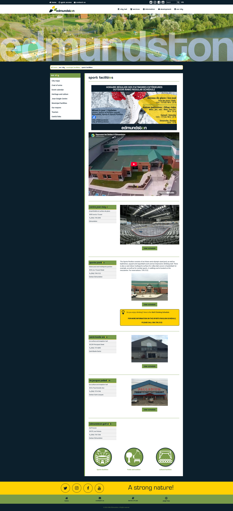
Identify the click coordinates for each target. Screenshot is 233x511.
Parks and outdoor (134, 470)
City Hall (123, 9)
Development (165, 9)
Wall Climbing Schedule (160, 312)
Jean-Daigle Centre (59, 99)
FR (182, 2)
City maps (56, 81)
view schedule (149, 248)
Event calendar (58, 90)
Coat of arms (57, 85)
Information (150, 9)
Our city (179, 9)
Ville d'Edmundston (113, 507)
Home (53, 2)
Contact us (81, 2)
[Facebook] (88, 488)
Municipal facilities (73, 67)
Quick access (66, 2)
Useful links (56, 116)
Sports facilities (102, 470)
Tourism (55, 112)
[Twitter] (65, 488)
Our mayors (56, 108)
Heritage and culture (60, 94)
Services (136, 9)
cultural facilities (165, 470)
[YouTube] (99, 488)
